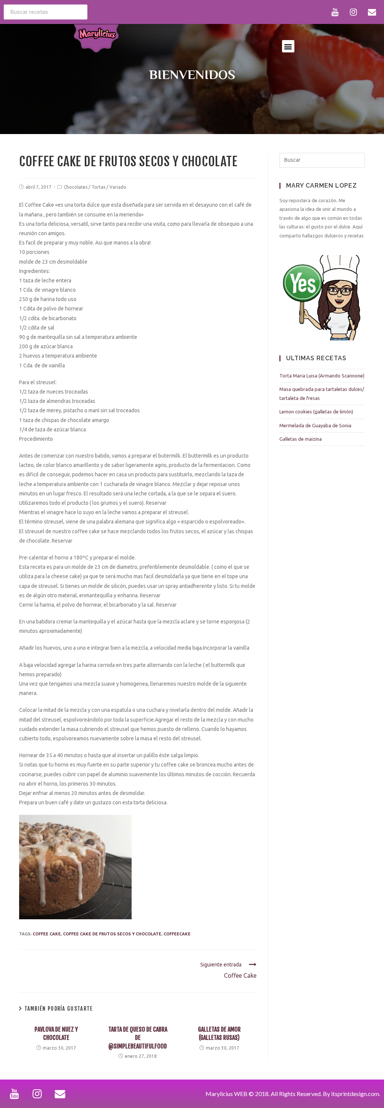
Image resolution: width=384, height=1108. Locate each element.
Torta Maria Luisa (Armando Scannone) (321, 375)
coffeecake (177, 934)
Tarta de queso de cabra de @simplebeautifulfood (137, 1038)
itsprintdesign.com (355, 1093)
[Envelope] (372, 12)
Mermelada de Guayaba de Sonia (315, 425)
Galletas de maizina (300, 438)
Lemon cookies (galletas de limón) (316, 411)
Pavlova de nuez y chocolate (56, 1033)
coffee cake (47, 934)
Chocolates (75, 187)
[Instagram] (353, 12)
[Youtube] (335, 12)
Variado (118, 187)
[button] (288, 46)
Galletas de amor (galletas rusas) (219, 1033)
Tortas (98, 187)
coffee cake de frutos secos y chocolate (112, 934)
